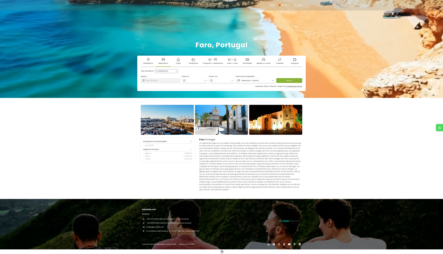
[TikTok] (284, 244)
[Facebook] (273, 244)
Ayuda (272, 5)
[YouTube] (289, 244)
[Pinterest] (294, 244)
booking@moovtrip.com (155, 227)
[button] (145, 119)
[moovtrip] (289, 221)
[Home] (268, 244)
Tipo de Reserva (147, 71)
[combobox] (160, 80)
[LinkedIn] (299, 244)
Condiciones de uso (294, 86)
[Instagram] (278, 244)
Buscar (289, 80)
